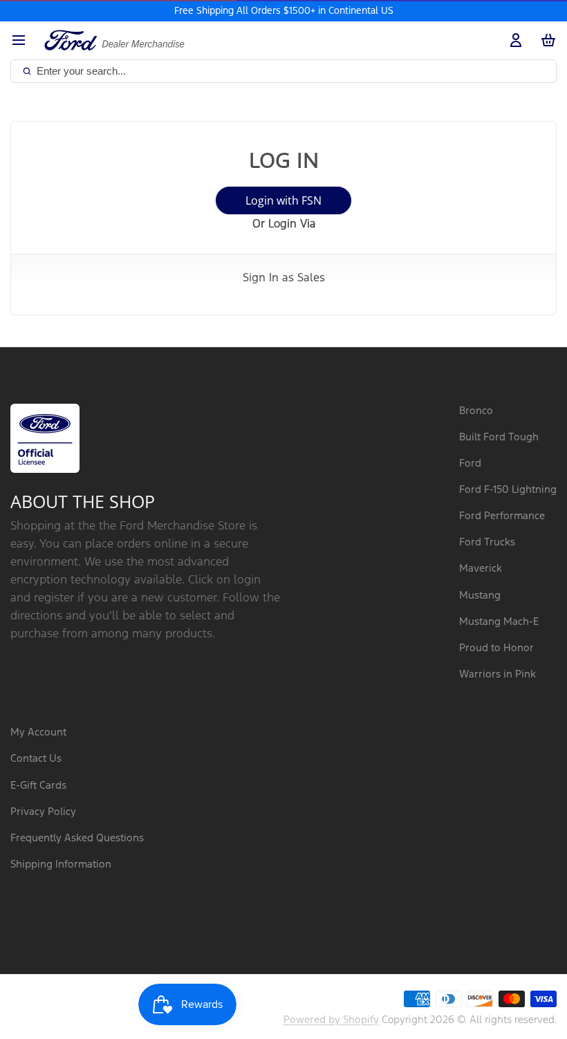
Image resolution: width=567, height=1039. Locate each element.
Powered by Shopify (331, 1019)
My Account (38, 732)
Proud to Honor (496, 648)
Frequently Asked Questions (77, 838)
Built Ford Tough (499, 437)
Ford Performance (502, 516)
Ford (470, 463)
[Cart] (546, 40)
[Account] (513, 40)
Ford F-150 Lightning (508, 489)
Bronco (476, 410)
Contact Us (36, 758)
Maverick (480, 568)
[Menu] (23, 40)
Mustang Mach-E (499, 621)
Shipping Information (60, 864)
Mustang (480, 595)
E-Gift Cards (38, 785)
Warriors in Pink (497, 674)
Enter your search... (81, 71)
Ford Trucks (487, 542)
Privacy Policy (43, 811)
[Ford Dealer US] (114, 40)
